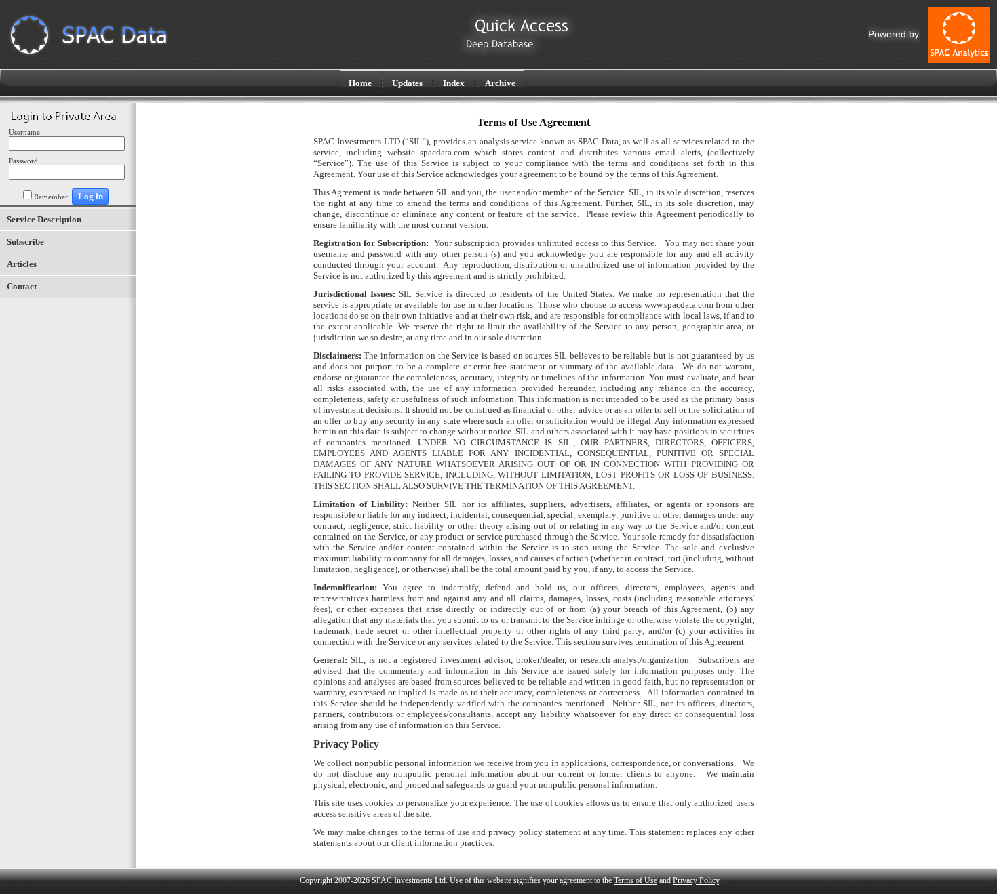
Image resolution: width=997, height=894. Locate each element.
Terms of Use (635, 880)
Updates (407, 83)
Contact (22, 286)
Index (454, 83)
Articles (22, 264)
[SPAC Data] (88, 53)
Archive (500, 83)
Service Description (44, 219)
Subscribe (25, 242)
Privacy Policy (696, 880)
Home (360, 83)
